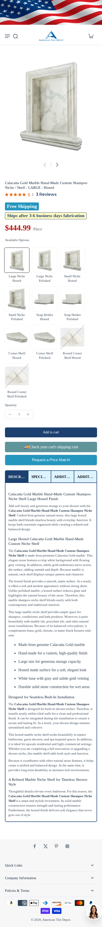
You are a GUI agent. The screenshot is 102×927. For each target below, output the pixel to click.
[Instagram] (67, 846)
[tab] (16, 476)
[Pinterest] (56, 846)
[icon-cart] (90, 36)
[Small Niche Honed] (72, 260)
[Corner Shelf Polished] (44, 337)
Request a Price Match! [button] (51, 460)
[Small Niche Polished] (17, 299)
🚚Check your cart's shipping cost (51, 447)
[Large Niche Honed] (17, 260)
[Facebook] (34, 846)
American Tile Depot (56, 920)
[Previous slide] (45, 165)
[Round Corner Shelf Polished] (17, 376)
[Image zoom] (51, 106)
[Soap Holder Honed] (44, 299)
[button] (51, 432)
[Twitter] (45, 846)
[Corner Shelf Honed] (17, 337)
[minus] (10, 414)
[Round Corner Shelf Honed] (72, 337)
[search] (15, 36)
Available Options (17, 240)
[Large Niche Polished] (44, 260)
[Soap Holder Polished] (72, 299)
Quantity (11, 405)
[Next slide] (57, 165)
